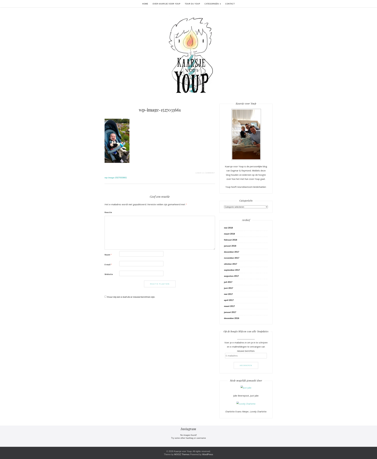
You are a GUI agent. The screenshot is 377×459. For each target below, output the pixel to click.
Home (145, 4)
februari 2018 (230, 240)
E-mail (108, 264)
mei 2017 (228, 294)
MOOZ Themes (182, 454)
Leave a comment (205, 173)
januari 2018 (230, 246)
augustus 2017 (231, 276)
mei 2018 (228, 228)
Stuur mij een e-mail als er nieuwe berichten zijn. (131, 297)
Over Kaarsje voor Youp (166, 4)
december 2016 (231, 318)
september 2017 (232, 270)
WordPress (207, 454)
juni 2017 (228, 288)
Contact (230, 4)
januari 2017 (230, 312)
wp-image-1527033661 (160, 110)
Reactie (108, 212)
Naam (108, 254)
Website (109, 274)
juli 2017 (228, 282)
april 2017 (229, 300)
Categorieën (212, 4)
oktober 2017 (230, 264)
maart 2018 (229, 234)
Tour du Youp (192, 4)
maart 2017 (229, 306)
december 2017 (231, 252)
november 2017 (231, 258)
